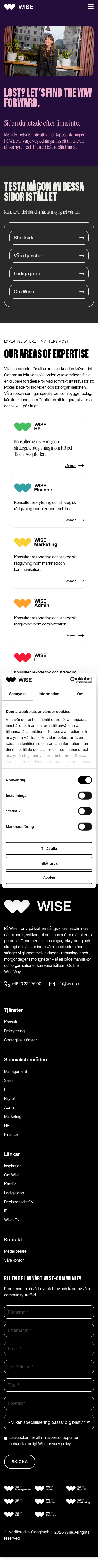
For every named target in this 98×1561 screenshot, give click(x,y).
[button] (91, 7)
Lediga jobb (27, 273)
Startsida (24, 237)
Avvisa (49, 878)
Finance (11, 1134)
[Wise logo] (20, 7)
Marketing (12, 1116)
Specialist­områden (25, 1059)
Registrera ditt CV (19, 1202)
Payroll (9, 1098)
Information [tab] (49, 694)
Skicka (20, 1462)
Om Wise (24, 291)
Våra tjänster (28, 255)
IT (5, 1089)
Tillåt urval (49, 863)
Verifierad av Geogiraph (29, 1532)
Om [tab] (80, 694)
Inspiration (13, 1166)
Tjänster (13, 1010)
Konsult (10, 1022)
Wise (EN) (12, 1220)
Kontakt (13, 1239)
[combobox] (9, 1366)
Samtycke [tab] (17, 694)
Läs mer (70, 465)
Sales (8, 1080)
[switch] (85, 796)
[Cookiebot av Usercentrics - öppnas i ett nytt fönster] (70, 680)
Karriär (10, 1184)
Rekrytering (14, 1031)
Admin (9, 1107)
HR (6, 1125)
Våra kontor (14, 1260)
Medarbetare (15, 1251)
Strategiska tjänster (20, 1040)
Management (15, 1071)
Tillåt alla (49, 848)
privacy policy (59, 1444)
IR (5, 1211)
